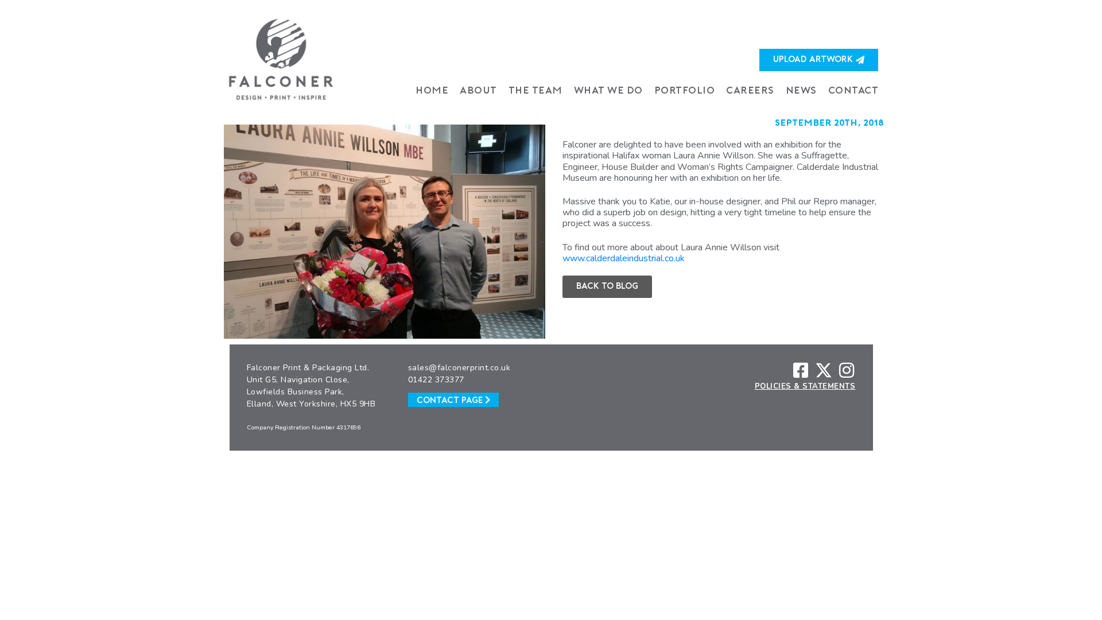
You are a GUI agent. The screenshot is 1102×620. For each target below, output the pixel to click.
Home (432, 91)
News (801, 91)
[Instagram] (846, 370)
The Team (535, 91)
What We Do (608, 91)
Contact (853, 91)
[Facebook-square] (800, 370)
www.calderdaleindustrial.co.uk (623, 258)
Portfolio (684, 91)
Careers (750, 91)
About (478, 91)
